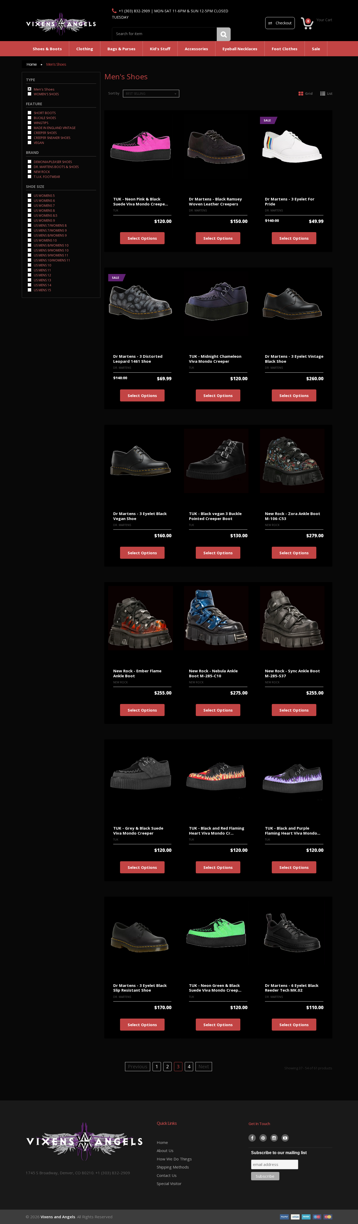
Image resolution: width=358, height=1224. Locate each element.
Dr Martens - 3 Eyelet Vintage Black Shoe (294, 359)
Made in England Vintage (54, 128)
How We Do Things (174, 1158)
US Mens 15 (42, 290)
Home (31, 64)
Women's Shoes (46, 94)
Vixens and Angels (58, 1216)
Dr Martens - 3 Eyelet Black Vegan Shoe (140, 516)
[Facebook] (252, 1138)
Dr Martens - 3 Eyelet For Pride (289, 201)
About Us (165, 1150)
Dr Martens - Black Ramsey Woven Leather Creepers (215, 201)
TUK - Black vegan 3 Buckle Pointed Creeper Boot (215, 516)
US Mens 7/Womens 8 (50, 225)
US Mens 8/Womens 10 (50, 245)
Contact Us (167, 1175)
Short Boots (44, 113)
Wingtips (40, 123)
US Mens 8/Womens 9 (50, 235)
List (329, 93)
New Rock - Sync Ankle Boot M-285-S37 (292, 673)
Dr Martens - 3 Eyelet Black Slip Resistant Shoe (140, 988)
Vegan (38, 142)
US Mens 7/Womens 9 (50, 230)
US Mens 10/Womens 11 (51, 260)
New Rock (41, 172)
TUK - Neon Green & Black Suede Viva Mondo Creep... (215, 988)
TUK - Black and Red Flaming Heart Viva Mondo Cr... (216, 830)
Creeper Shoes (45, 133)
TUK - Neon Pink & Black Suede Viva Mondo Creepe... (140, 201)
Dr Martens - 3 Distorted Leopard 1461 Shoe (137, 359)
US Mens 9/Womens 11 (50, 255)
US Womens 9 (44, 220)
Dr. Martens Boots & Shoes (56, 167)
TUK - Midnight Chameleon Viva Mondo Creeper (215, 359)
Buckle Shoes (44, 118)
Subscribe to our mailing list (279, 1152)
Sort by (114, 93)
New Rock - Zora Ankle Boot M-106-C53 (292, 516)
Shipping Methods (173, 1167)
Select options (142, 238)
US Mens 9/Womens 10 (50, 250)
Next (203, 1066)
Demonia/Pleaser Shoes (52, 162)
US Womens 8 (44, 210)
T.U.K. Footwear (46, 176)
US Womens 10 (45, 240)
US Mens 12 (42, 275)
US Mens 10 (42, 265)
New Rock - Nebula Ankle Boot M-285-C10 (213, 673)
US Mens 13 (42, 280)
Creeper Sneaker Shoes (51, 137)
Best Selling (135, 93)
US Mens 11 (42, 270)
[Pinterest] (263, 1138)
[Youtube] (285, 1138)
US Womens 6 (44, 200)
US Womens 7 (44, 205)
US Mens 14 (42, 285)
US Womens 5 (44, 195)
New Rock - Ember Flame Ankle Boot (137, 673)
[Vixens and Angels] (61, 23)
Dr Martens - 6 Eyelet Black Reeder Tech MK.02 (291, 988)
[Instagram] (274, 1138)
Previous (137, 1066)
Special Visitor (169, 1183)
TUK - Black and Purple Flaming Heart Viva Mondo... (292, 830)
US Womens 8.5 (45, 215)
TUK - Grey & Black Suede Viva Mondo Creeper (138, 830)
